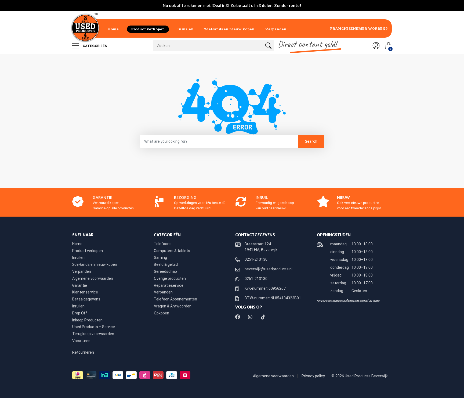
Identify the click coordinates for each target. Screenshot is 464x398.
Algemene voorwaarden (92, 278)
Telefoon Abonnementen (175, 299)
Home (113, 29)
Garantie (79, 285)
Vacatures (81, 341)
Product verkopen (148, 29)
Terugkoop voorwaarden (93, 334)
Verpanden (276, 29)
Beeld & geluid (166, 264)
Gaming (160, 257)
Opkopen (161, 313)
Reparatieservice (168, 285)
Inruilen (185, 29)
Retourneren (83, 352)
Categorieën (94, 46)
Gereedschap (165, 271)
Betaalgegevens (86, 299)
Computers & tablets (172, 251)
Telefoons (163, 244)
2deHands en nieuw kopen (229, 29)
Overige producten (170, 278)
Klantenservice (85, 292)
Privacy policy (314, 376)
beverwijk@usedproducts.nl (268, 269)
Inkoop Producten (87, 320)
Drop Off (79, 313)
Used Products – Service (93, 327)
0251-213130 (256, 259)
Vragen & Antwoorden (172, 306)
